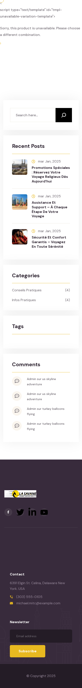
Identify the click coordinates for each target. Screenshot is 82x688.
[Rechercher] (64, 115)
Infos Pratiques (24, 300)
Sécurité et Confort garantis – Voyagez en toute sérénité (49, 242)
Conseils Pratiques (27, 290)
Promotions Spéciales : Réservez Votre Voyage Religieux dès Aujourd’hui (51, 174)
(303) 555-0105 (29, 596)
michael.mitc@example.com (38, 603)
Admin (31, 379)
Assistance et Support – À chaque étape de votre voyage (49, 209)
